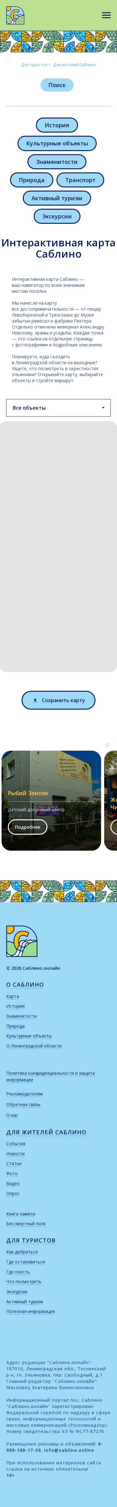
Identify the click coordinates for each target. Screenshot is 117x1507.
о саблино (25, 984)
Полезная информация (30, 1311)
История (57, 125)
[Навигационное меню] (106, 15)
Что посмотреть (23, 1281)
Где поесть (18, 1272)
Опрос (13, 1193)
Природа (32, 180)
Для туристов (34, 64)
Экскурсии (57, 216)
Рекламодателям (24, 1094)
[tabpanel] (58, 551)
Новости (15, 1154)
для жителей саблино (46, 1132)
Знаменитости (57, 161)
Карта (12, 996)
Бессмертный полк (26, 1223)
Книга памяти (20, 1214)
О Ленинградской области (34, 1046)
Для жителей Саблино (74, 64)
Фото (12, 1173)
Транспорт (80, 180)
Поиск (57, 85)
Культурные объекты (57, 143)
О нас (12, 1115)
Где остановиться (25, 1262)
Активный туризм (57, 198)
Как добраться (22, 1252)
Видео (13, 1183)
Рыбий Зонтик (28, 793)
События (15, 1144)
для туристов (31, 1240)
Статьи (14, 1163)
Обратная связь (23, 1104)
